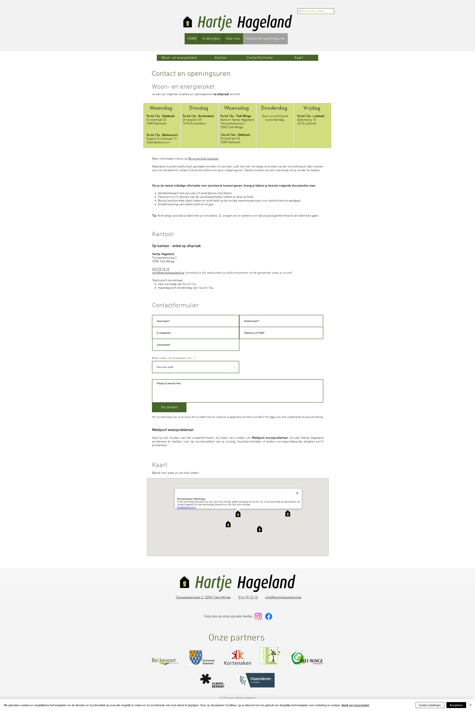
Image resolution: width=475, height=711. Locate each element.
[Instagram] (258, 616)
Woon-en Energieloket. (203, 159)
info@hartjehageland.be (168, 273)
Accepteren (456, 705)
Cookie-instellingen (430, 705)
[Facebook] (268, 616)
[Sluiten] (470, 705)
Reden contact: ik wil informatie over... (172, 358)
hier (272, 417)
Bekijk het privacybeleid (355, 705)
